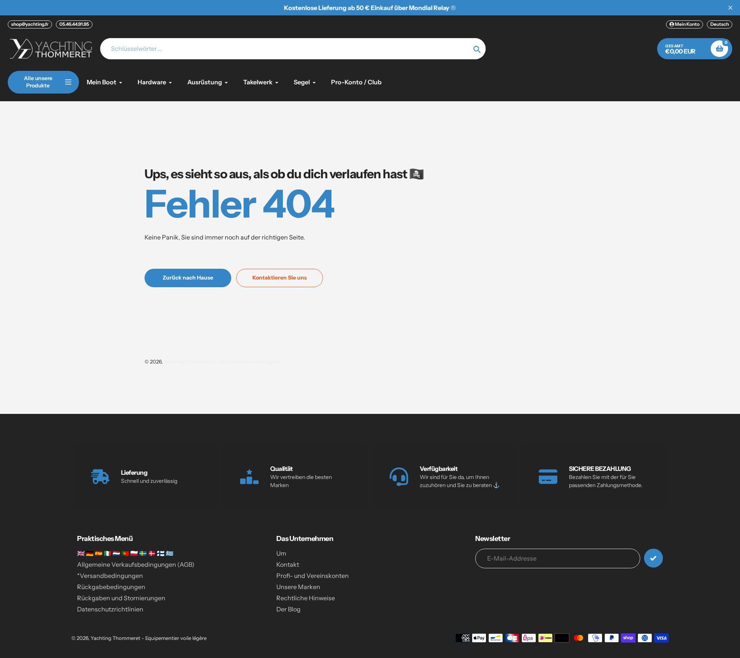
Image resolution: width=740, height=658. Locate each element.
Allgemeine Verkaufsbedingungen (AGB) (136, 564)
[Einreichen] (653, 558)
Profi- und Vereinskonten (312, 575)
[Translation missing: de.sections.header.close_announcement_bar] (730, 8)
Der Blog (288, 609)
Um (281, 553)
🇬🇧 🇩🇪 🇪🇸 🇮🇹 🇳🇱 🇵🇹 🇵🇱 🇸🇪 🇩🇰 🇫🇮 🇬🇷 (125, 553)
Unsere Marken (298, 587)
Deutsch (719, 24)
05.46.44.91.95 (74, 24)
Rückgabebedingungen (111, 587)
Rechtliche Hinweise (305, 598)
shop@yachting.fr (30, 24)
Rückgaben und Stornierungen (121, 598)
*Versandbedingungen (110, 575)
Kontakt (287, 564)
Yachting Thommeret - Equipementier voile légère (222, 361)
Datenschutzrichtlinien (110, 609)
